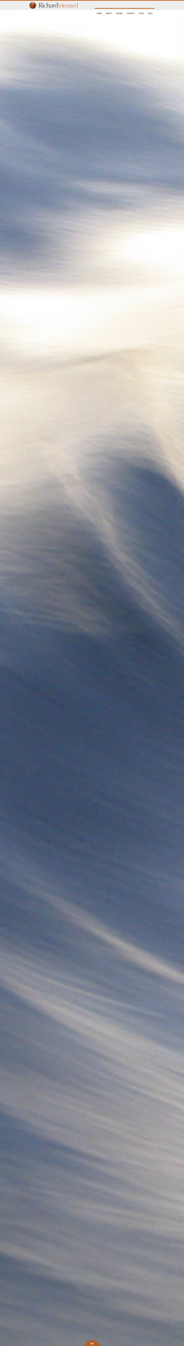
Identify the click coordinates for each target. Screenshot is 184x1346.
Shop (141, 13)
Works (119, 13)
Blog (150, 13)
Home (99, 13)
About (109, 13)
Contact (131, 13)
